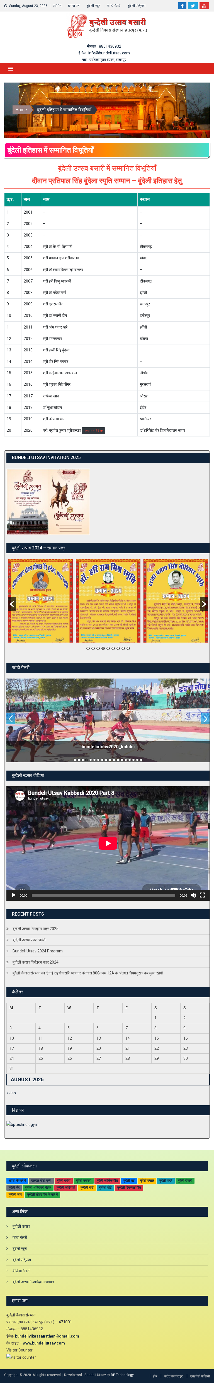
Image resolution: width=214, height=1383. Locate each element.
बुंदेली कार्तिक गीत (107, 1180)
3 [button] (98, 648)
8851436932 (110, 46)
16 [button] (133, 760)
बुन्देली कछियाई (66, 1187)
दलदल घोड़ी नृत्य (41, 1180)
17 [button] (137, 760)
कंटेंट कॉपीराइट (173, 1376)
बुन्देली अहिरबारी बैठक (38, 1187)
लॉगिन (57, 6)
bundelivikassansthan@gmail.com (47, 1336)
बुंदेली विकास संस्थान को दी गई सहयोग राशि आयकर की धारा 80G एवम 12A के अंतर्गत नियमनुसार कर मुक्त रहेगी (88, 973)
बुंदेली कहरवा (83, 1180)
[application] (108, 843)
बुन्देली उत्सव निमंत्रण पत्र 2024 (36, 962)
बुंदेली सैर (14, 1187)
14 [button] (125, 760)
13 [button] (121, 760)
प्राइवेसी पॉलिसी (200, 1376)
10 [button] (110, 760)
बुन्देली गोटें (105, 1187)
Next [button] (205, 718)
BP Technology (122, 1375)
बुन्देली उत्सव (21, 1226)
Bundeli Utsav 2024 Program (38, 951)
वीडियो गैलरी (21, 1271)
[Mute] (193, 895)
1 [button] (88, 648)
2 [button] (93, 648)
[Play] (13, 895)
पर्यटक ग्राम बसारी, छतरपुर (107, 60)
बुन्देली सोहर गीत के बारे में (42, 1194)
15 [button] (129, 760)
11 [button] (114, 760)
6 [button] (113, 648)
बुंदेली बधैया (63, 1180)
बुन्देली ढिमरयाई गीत (129, 1187)
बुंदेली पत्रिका (136, 6)
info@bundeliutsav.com (109, 53)
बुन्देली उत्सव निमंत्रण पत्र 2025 (36, 928)
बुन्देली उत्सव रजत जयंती (29, 940)
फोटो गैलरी (114, 6)
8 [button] (123, 648)
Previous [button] (10, 718)
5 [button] (108, 648)
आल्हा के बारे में (17, 1180)
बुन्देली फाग (15, 1194)
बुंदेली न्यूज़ (93, 6)
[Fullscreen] (202, 895)
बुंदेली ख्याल (147, 1180)
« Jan (11, 1093)
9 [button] (128, 648)
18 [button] (141, 760)
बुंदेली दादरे (165, 1180)
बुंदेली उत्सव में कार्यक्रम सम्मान (33, 1282)
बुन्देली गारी (87, 1187)
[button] (12, 604)
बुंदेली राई (129, 1180)
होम (155, 1376)
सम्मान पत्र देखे (92, 430)
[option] (40, 601)
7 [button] (118, 648)
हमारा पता (74, 6)
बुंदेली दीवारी (185, 1180)
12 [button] (117, 760)
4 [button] (103, 648)
